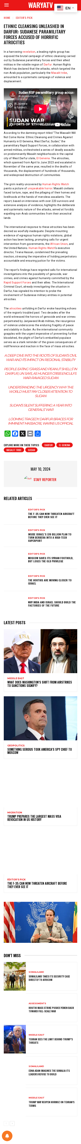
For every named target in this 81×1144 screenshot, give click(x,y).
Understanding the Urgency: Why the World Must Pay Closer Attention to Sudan (40, 391)
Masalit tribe (59, 72)
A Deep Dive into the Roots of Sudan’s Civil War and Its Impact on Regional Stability (40, 357)
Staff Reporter (45, 479)
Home (7, 18)
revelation (29, 51)
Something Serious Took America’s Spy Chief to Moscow (39, 751)
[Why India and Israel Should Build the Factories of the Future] (15, 602)
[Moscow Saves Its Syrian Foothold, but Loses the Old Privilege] (15, 558)
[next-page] (12, 1123)
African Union (59, 243)
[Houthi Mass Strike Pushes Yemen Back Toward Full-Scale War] (15, 1007)
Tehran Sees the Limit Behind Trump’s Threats (51, 1040)
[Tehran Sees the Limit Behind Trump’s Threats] (15, 1039)
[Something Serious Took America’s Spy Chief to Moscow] (40, 718)
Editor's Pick (24, 18)
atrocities (15, 308)
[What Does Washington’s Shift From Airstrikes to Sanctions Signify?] (40, 651)
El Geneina (43, 158)
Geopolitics (15, 745)
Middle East (15, 678)
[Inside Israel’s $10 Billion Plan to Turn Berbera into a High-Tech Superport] (15, 536)
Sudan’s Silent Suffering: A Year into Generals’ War (40, 407)
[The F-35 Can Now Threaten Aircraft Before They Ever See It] (15, 514)
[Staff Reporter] (29, 479)
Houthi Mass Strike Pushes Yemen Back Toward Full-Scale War (51, 1009)
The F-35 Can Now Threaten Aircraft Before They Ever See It (51, 515)
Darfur (48, 64)
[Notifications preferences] (7, 1136)
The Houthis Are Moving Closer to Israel (50, 581)
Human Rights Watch (55, 184)
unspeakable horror (40, 188)
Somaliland (36, 972)
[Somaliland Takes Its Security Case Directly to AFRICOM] (15, 976)
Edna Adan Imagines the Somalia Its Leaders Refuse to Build (49, 1072)
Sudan (31, 450)
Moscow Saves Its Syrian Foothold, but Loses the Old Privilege (50, 559)
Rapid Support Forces (17, 282)
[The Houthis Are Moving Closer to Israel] (15, 580)
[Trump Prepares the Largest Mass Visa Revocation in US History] (40, 785)
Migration (14, 812)
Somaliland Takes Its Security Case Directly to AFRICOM (49, 978)
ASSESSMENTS (37, 1003)
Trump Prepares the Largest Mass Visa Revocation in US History (34, 818)
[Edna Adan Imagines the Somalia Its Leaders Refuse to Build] (15, 1070)
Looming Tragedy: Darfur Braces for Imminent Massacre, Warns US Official (40, 421)
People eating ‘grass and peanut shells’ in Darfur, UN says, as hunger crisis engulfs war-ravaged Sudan (40, 373)
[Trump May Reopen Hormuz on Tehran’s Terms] (15, 1102)
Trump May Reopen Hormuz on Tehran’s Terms (51, 1103)
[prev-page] (6, 1123)
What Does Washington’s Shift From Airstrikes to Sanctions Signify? (39, 684)
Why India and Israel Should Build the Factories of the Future (52, 603)
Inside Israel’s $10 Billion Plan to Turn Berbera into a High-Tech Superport (49, 537)
